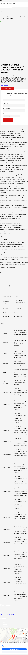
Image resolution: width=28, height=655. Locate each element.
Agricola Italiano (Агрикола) (10, 13)
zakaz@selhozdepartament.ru (8, 614)
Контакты (5, 626)
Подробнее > (4, 85)
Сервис (5, 624)
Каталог (5, 622)
